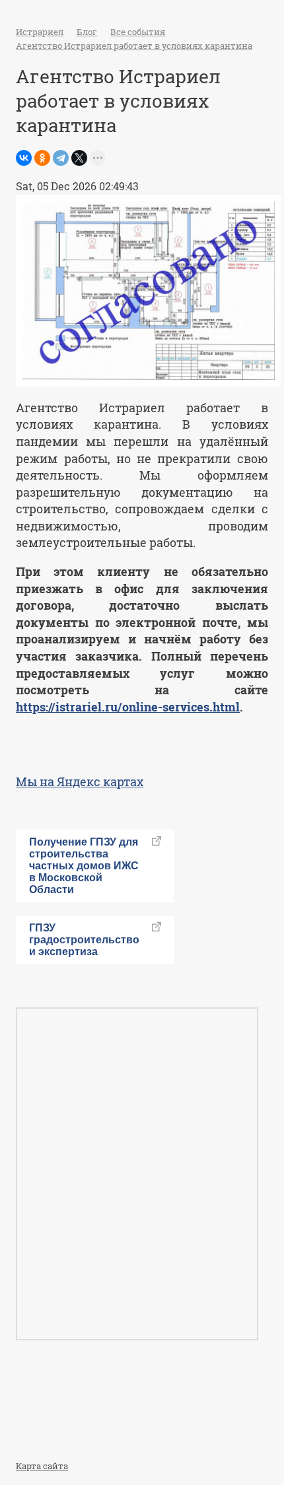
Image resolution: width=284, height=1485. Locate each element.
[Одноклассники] (42, 158)
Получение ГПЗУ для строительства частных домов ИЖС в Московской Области (84, 865)
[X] (79, 158)
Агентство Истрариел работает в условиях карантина (134, 46)
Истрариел (39, 32)
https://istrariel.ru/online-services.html (128, 707)
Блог (87, 32)
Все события (137, 32)
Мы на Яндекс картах (79, 781)
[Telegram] (61, 158)
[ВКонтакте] (24, 158)
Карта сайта (42, 1466)
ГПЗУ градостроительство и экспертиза (84, 939)
